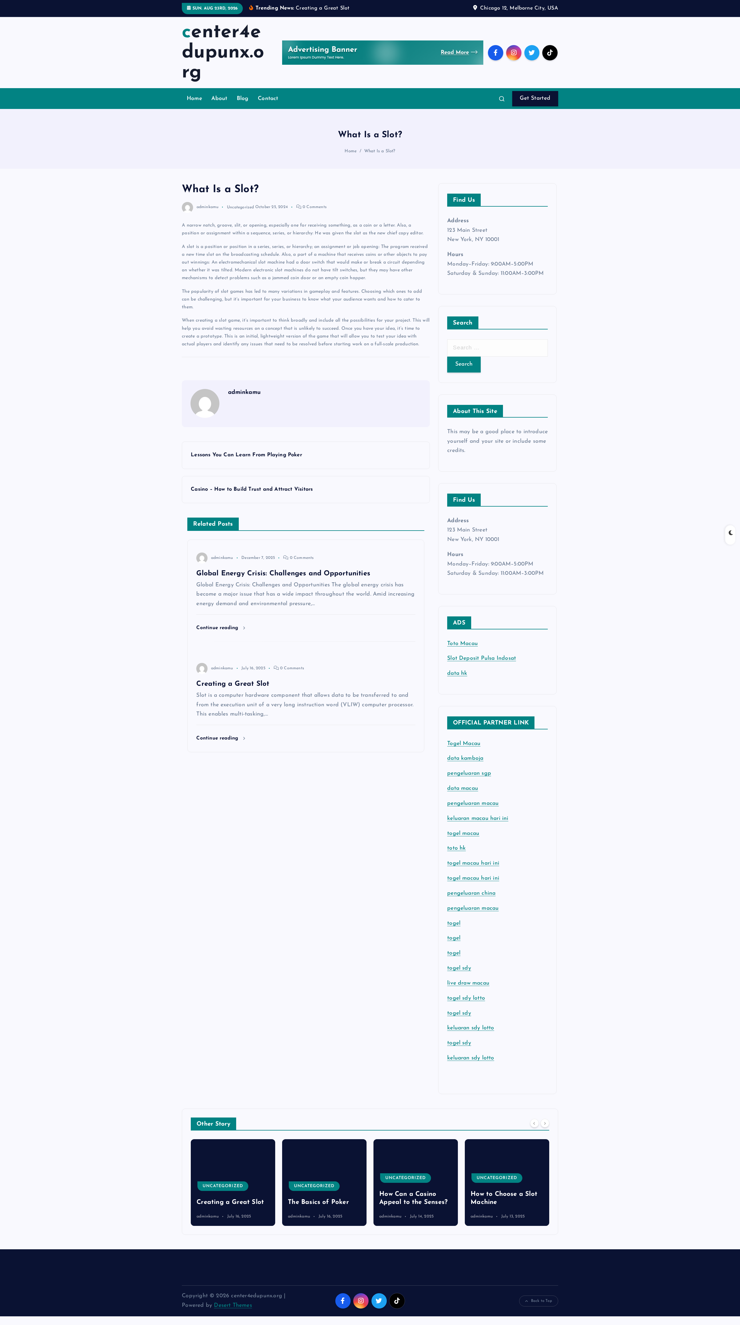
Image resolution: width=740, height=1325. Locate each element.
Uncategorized (240, 207)
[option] (233, 1182)
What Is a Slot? (379, 151)
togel (453, 923)
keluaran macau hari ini (477, 818)
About (219, 98)
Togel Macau (463, 743)
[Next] (545, 1123)
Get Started (535, 98)
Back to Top (541, 1301)
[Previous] (534, 1123)
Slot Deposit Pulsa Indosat (481, 658)
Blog (243, 98)
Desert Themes (233, 1305)
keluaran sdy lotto (470, 1058)
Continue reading (218, 627)
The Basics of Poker (227, 1202)
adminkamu (208, 207)
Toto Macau (462, 643)
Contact (268, 98)
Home (194, 98)
